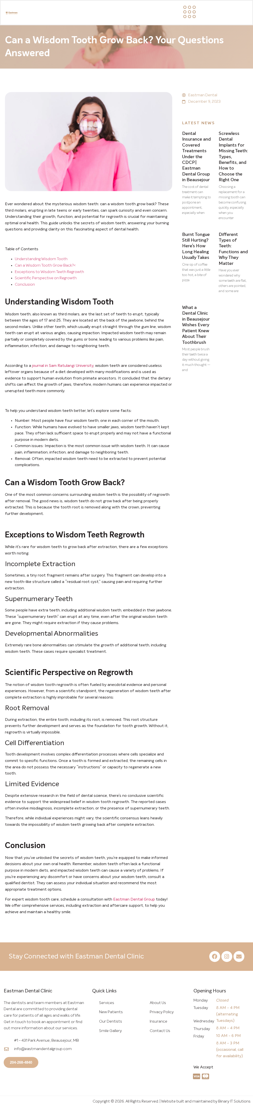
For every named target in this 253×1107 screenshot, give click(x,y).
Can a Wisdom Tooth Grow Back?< (45, 265)
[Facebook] (214, 956)
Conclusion (25, 284)
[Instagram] (226, 956)
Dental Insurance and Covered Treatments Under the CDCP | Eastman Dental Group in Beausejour (196, 156)
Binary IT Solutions (234, 1101)
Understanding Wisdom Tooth (41, 259)
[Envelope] (238, 956)
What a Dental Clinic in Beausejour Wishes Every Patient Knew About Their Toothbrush (196, 325)
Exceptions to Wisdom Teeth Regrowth (49, 272)
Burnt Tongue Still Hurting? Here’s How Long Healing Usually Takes (196, 246)
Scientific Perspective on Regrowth (46, 278)
